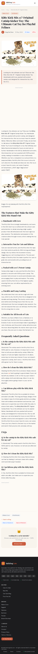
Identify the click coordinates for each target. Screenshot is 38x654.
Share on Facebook (8, 522)
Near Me (5, 590)
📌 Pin (34, 32)
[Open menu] (35, 3)
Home (2, 10)
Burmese (3, 613)
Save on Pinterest (21, 522)
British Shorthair (6, 618)
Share (28, 32)
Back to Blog (7, 519)
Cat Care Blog (7, 593)
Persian (3, 616)
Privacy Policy (5, 632)
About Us (4, 626)
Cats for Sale (7, 588)
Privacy (5, 651)
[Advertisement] (19, 108)
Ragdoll (3, 607)
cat (9, 373)
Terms (11, 651)
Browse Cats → (19, 544)
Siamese (3, 610)
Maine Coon (4, 604)
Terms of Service (6, 635)
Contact (3, 629)
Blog (8, 10)
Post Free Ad (6, 596)
